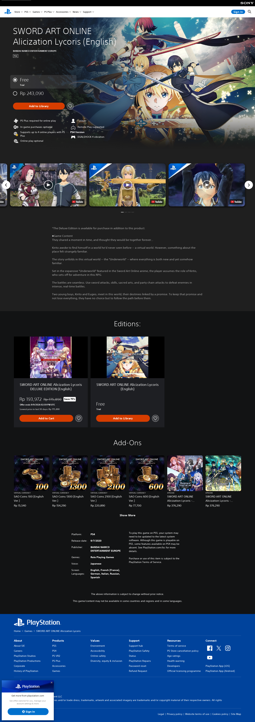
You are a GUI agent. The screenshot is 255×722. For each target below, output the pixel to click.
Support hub (136, 645)
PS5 (26, 11)
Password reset (137, 665)
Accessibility (98, 650)
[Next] (249, 185)
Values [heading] (95, 640)
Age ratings (173, 655)
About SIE (19, 645)
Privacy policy (174, 714)
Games (36, 11)
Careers (18, 650)
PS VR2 (56, 655)
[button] (127, 184)
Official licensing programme (184, 671)
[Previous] (6, 185)
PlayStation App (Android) (220, 671)
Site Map (236, 714)
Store (17, 11)
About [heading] (18, 640)
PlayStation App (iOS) (218, 665)
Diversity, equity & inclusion (106, 660)
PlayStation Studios (25, 655)
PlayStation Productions (27, 660)
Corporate (19, 665)
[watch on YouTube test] (157, 201)
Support (87, 11)
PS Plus (48, 11)
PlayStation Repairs (140, 660)
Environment (98, 645)
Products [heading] (58, 640)
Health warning (176, 660)
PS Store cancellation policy (182, 650)
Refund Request (138, 671)
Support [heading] (134, 640)
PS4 (54, 650)
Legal (161, 714)
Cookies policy (220, 714)
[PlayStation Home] (7, 11)
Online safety (98, 655)
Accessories (62, 11)
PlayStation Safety (139, 650)
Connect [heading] (211, 640)
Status (132, 655)
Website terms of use (197, 714)
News (76, 11)
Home (17, 631)
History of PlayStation (26, 671)
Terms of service (176, 645)
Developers (173, 665)
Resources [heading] (174, 640)
